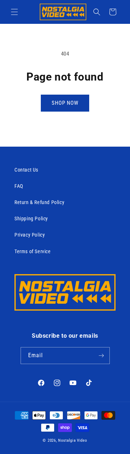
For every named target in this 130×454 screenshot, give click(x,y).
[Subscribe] (101, 355)
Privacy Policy (29, 235)
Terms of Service (32, 251)
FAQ (18, 186)
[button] (14, 12)
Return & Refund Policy (39, 202)
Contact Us (26, 170)
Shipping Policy (31, 218)
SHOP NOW (65, 103)
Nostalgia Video (72, 440)
